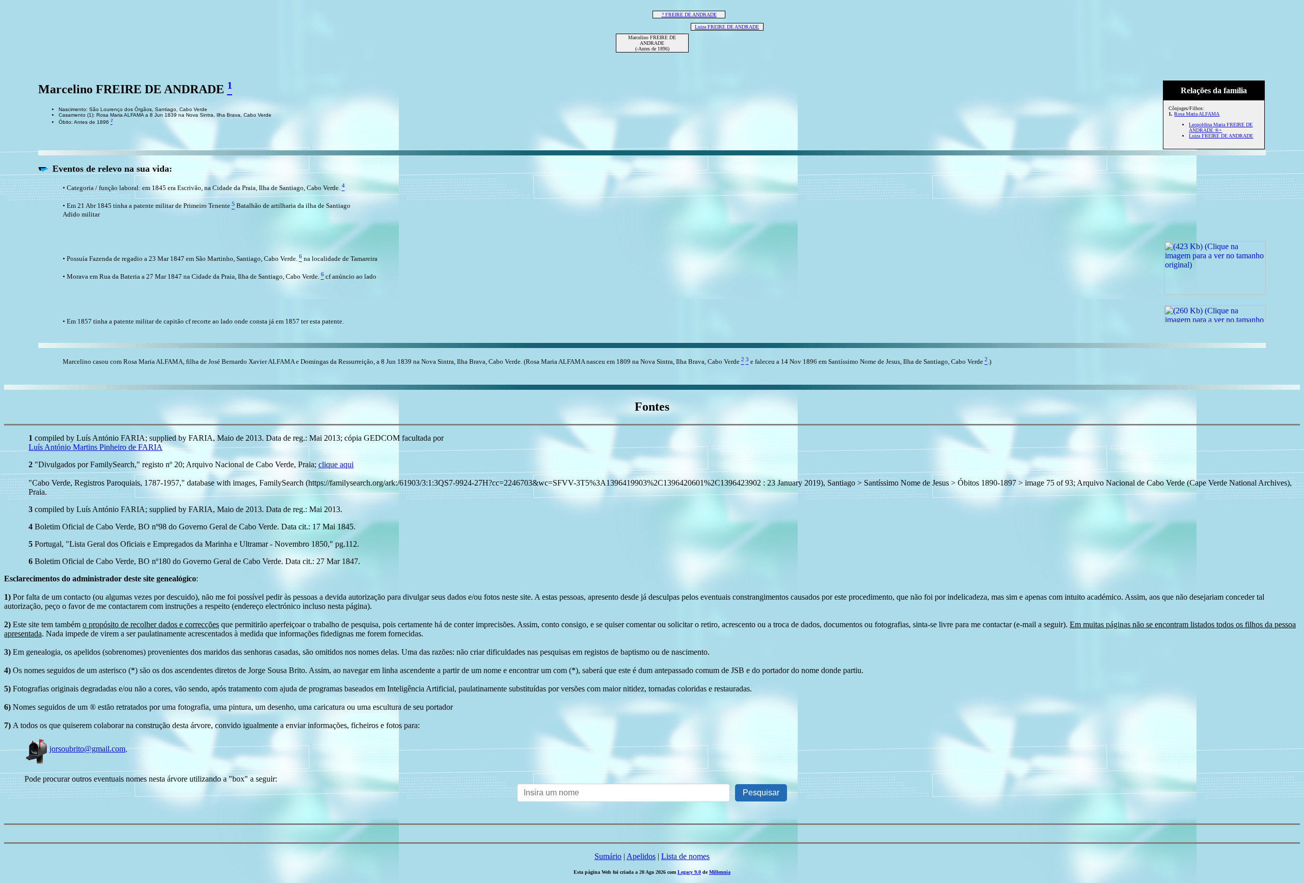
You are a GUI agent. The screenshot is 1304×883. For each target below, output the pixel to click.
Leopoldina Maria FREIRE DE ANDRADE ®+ (1221, 127)
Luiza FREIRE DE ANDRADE (727, 27)
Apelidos (641, 856)
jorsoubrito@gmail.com (87, 748)
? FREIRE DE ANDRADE (689, 14)
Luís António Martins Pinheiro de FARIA (95, 447)
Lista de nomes (685, 856)
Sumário (607, 856)
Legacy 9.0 (689, 872)
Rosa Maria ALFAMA (1196, 114)
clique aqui (336, 464)
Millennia (719, 872)
